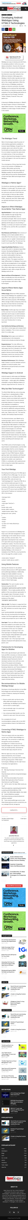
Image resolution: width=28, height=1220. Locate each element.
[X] (6, 29)
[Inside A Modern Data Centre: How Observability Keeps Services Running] (5, 858)
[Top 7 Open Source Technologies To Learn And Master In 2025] (22, 1054)
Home (3, 12)
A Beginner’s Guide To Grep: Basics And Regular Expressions (18, 1003)
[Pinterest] (10, 29)
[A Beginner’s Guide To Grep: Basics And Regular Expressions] (5, 1003)
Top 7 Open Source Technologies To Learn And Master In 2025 (9, 1054)
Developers (13, 12)
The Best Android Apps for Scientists (8, 819)
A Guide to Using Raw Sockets (18, 994)
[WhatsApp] (13, 29)
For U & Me (10, 14)
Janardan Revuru (6, 25)
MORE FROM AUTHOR (19, 852)
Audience (8, 12)
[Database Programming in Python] (5, 1024)
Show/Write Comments (14, 885)
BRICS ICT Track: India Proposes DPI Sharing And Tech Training (17, 1110)
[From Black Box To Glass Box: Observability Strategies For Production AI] (5, 873)
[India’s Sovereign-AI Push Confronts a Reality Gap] (22, 949)
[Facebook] (3, 29)
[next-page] (5, 881)
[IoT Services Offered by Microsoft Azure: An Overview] (22, 1078)
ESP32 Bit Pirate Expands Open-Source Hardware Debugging (17, 1102)
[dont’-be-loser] (14, 5)
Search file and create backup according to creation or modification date (18, 988)
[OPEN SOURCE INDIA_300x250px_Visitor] (14, 907)
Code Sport (23, 818)
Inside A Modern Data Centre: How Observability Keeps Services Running (18, 858)
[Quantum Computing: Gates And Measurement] (5, 866)
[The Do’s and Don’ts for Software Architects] (22, 1047)
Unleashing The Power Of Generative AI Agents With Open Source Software (8, 964)
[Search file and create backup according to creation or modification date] (5, 988)
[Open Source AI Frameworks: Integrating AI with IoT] (22, 1070)
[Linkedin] (14, 1212)
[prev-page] (3, 881)
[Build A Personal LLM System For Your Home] (22, 956)
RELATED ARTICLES (7, 852)
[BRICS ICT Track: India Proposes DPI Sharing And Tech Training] (5, 1110)
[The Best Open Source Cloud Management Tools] (22, 1063)
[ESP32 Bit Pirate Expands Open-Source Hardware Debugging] (5, 1102)
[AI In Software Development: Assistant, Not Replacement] (22, 941)
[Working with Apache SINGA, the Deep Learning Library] (22, 972)
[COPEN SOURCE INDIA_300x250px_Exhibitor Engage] (14, 134)
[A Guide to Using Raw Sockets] (5, 995)
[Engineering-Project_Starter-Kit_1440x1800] (14, 52)
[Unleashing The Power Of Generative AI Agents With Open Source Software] (22, 964)
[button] (2, 9)
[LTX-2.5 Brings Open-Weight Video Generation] (5, 1095)
